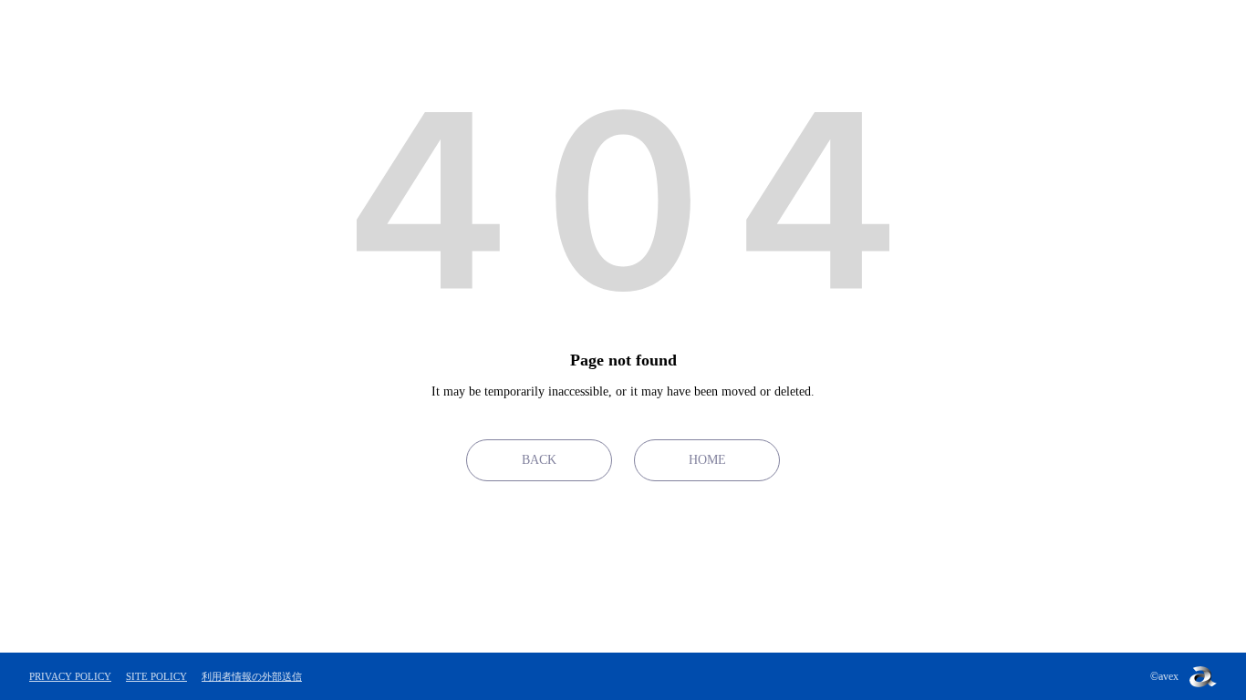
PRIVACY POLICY (70, 676)
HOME (707, 460)
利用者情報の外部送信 (252, 676)
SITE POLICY (156, 676)
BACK (539, 460)
